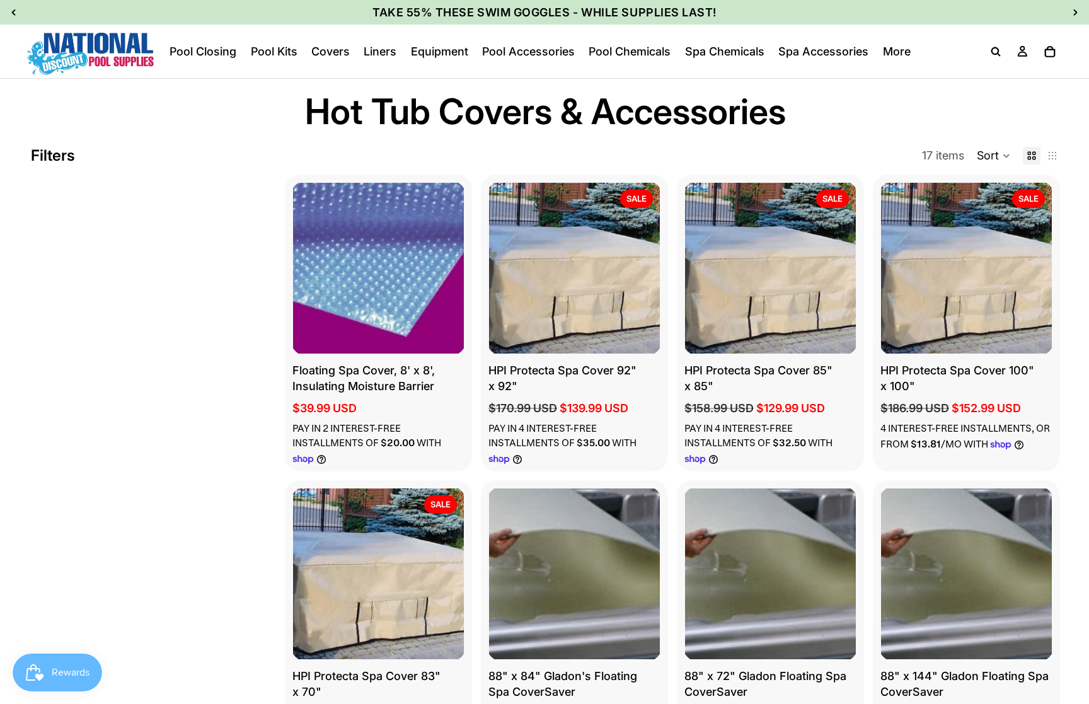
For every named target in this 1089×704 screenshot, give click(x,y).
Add (651, 333)
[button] (993, 156)
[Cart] (1050, 52)
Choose (455, 333)
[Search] (996, 52)
